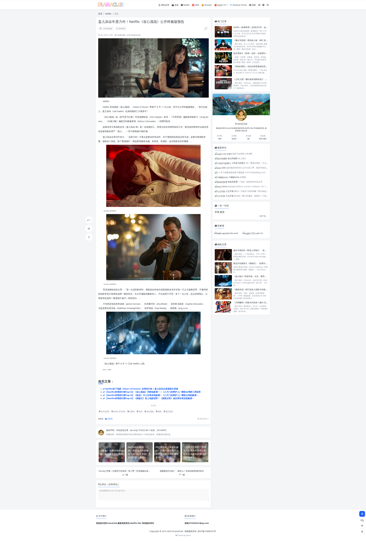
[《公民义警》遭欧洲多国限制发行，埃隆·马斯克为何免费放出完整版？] (223, 83)
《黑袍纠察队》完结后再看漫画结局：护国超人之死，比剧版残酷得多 (264, 66)
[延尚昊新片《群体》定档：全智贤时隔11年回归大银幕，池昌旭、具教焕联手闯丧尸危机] (223, 57)
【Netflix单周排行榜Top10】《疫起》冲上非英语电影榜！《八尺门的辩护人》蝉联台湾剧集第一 (152, 395)
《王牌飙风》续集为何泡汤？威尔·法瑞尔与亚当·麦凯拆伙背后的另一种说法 (267, 302)
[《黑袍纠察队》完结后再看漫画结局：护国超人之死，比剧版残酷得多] (223, 70)
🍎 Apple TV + (220, 5)
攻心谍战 (150, 411)
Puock (188, 535)
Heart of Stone (119, 411)
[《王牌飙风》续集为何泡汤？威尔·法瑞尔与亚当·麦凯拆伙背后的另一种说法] (223, 307)
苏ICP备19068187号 (207, 531)
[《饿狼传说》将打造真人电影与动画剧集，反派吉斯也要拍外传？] (223, 294)
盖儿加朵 (169, 411)
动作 (140, 411)
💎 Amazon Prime (238, 5)
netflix (131, 411)
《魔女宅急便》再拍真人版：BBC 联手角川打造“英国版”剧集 (260, 40)
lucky (135, 430)
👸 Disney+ (206, 5)
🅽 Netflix (185, 5)
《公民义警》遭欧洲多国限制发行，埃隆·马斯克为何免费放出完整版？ (264, 79)
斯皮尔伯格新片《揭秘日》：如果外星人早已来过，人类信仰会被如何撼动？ (267, 263)
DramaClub (177, 531)
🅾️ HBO (195, 5)
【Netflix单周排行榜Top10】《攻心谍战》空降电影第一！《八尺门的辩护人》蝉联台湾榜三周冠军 (153, 391)
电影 (159, 411)
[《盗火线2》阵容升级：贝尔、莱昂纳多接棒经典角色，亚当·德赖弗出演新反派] (223, 281)
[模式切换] (263, 5)
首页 (100, 13)
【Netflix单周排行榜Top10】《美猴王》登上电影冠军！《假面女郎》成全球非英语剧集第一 (149, 398)
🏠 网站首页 (163, 5)
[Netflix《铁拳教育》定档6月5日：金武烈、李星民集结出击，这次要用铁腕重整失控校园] (223, 31)
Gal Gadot (105, 411)
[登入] (259, 5)
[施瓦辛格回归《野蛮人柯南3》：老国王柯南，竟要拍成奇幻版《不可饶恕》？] (223, 254)
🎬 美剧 (175, 5)
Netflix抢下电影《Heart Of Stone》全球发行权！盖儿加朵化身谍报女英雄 (141, 388)
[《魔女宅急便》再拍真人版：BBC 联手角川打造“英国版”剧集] (223, 44)
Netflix (108, 13)
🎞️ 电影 (252, 5)
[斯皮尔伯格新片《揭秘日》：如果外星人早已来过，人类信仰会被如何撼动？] (223, 268)
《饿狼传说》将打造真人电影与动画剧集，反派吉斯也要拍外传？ (262, 289)
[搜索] (268, 5)
